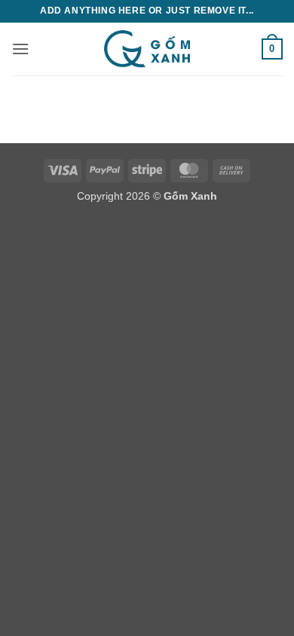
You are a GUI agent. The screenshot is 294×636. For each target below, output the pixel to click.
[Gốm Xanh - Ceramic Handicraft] (147, 49)
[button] (20, 48)
